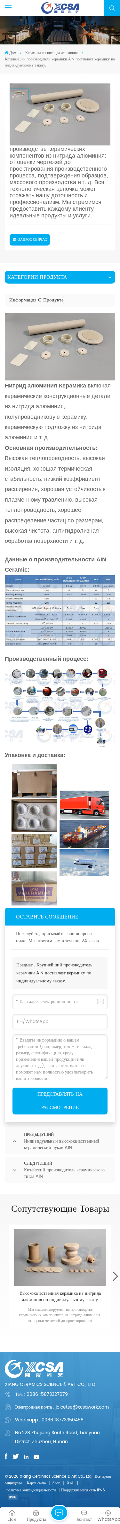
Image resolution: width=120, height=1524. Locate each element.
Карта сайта (36, 1483)
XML (70, 1483)
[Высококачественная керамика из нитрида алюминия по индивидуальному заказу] (60, 1257)
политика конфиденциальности (31, 1490)
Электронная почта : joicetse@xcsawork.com (62, 1407)
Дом (12, 53)
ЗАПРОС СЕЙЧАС (32, 240)
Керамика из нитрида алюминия (51, 53)
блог (56, 1483)
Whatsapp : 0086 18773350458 (49, 1420)
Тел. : (41, 1394)
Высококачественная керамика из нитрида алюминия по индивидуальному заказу (60, 1297)
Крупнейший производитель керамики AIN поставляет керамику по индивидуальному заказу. (54, 973)
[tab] (36, 300)
